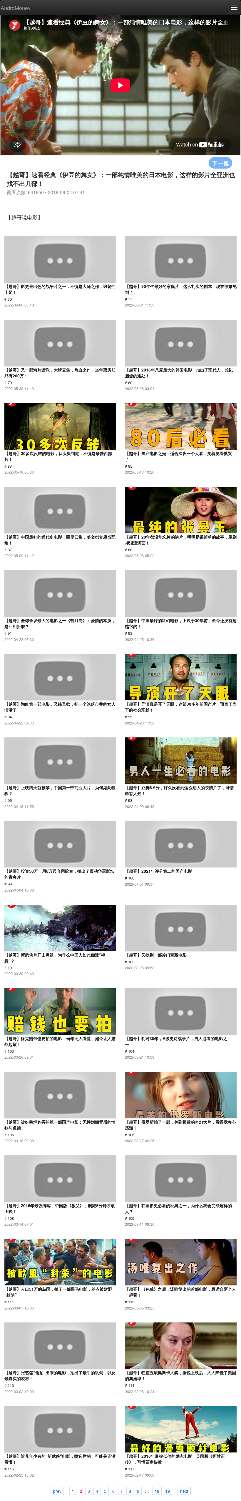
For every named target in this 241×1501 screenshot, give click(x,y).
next (184, 1491)
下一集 (220, 163)
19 (167, 1491)
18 (157, 1491)
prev (57, 1491)
